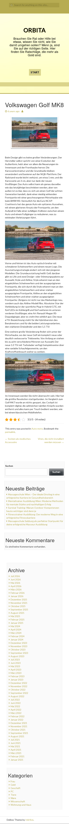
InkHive (29, 819)
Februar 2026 (17, 592)
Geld (13, 784)
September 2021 (19, 733)
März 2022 (16, 713)
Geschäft (15, 788)
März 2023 (16, 672)
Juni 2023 (16, 662)
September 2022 (19, 693)
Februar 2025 (17, 619)
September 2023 (19, 652)
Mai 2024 (15, 626)
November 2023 (19, 646)
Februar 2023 (17, 676)
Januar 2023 (17, 679)
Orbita (34, 30)
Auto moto (37, 428)
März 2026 (16, 589)
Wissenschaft (18, 801)
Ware (13, 798)
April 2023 (16, 669)
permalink (10, 432)
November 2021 (19, 726)
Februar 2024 (17, 636)
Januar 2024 (17, 639)
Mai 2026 (15, 582)
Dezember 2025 (19, 599)
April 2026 (16, 586)
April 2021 (16, 749)
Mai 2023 (15, 666)
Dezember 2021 (19, 723)
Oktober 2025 (18, 606)
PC (12, 791)
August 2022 (17, 696)
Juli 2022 (15, 699)
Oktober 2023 (18, 649)
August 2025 (17, 612)
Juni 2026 (16, 579)
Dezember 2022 (19, 682)
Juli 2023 (15, 659)
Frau (13, 781)
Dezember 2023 (19, 642)
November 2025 (19, 602)
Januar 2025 (17, 622)
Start (35, 72)
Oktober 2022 (18, 689)
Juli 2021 (15, 739)
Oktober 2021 (18, 729)
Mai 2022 (15, 706)
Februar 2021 (17, 756)
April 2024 (16, 629)
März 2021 (16, 753)
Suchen (9, 465)
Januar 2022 (17, 719)
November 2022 (19, 686)
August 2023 (17, 656)
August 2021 (17, 736)
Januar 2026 (17, 596)
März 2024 (16, 632)
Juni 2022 (16, 703)
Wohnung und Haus (21, 804)
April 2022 (16, 709)
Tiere (13, 794)
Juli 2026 (15, 576)
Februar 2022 (17, 716)
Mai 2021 (15, 746)
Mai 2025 (15, 616)
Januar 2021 (17, 759)
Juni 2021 (16, 743)
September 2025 (19, 609)
